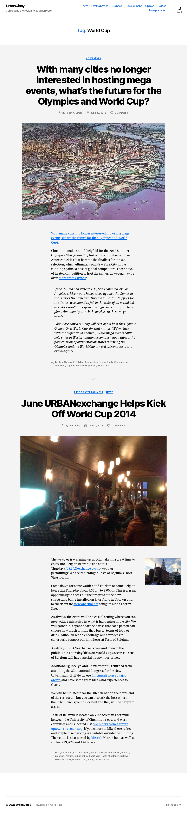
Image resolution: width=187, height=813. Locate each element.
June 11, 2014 (95, 425)
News (109, 392)
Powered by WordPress (48, 804)
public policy (81, 755)
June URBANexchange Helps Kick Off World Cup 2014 (93, 409)
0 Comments (121, 112)
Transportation (157, 10)
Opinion (149, 5)
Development (134, 5)
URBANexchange (64, 759)
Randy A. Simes (74, 112)
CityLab (80, 362)
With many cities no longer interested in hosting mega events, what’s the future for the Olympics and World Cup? (93, 85)
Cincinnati (69, 362)
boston (59, 362)
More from (72, 278)
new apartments (85, 604)
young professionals (98, 759)
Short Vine (94, 755)
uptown (124, 755)
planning (59, 755)
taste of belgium (110, 755)
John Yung (74, 425)
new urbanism (112, 752)
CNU (75, 752)
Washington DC (88, 365)
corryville (84, 752)
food (101, 752)
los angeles (91, 362)
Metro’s (96, 738)
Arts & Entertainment (95, 5)
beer (57, 752)
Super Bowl (72, 365)
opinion (125, 752)
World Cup (103, 365)
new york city (106, 362)
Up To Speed (93, 58)
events (94, 752)
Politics (162, 5)
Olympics (119, 362)
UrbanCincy (15, 6)
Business (116, 5)
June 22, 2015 (98, 112)
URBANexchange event (83, 569)
